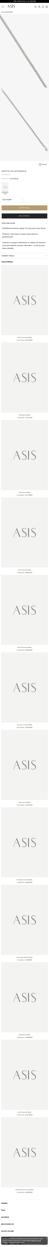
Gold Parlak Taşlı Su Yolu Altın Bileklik (24, 1189)
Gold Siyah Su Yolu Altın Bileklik (24, 724)
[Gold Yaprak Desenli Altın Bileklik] (24, 842)
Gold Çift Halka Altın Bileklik (24, 1112)
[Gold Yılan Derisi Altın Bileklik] (24, 610)
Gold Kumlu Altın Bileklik (24, 802)
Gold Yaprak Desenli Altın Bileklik (24, 879)
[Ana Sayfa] (13, 6)
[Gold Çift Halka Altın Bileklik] (24, 1075)
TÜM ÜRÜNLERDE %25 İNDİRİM (24, 1)
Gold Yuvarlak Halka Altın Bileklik (24, 957)
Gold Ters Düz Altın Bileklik (24, 570)
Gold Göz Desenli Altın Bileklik (24, 337)
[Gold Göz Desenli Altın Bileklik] (24, 300)
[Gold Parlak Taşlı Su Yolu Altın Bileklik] (24, 1152)
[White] (5, 187)
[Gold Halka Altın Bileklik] (24, 377)
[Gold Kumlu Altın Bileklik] (24, 765)
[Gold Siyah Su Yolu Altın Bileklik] (24, 687)
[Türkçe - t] (47, 7)
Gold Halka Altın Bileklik (24, 415)
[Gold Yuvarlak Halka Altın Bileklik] (24, 920)
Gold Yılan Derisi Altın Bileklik (24, 647)
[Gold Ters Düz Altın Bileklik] (24, 532)
